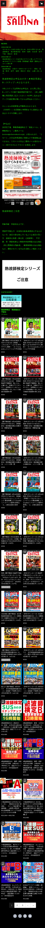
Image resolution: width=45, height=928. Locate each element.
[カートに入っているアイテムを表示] (41, 3)
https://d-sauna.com (30, 916)
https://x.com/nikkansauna (20, 916)
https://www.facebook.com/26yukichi (15, 916)
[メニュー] (3, 3)
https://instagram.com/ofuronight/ (25, 916)
